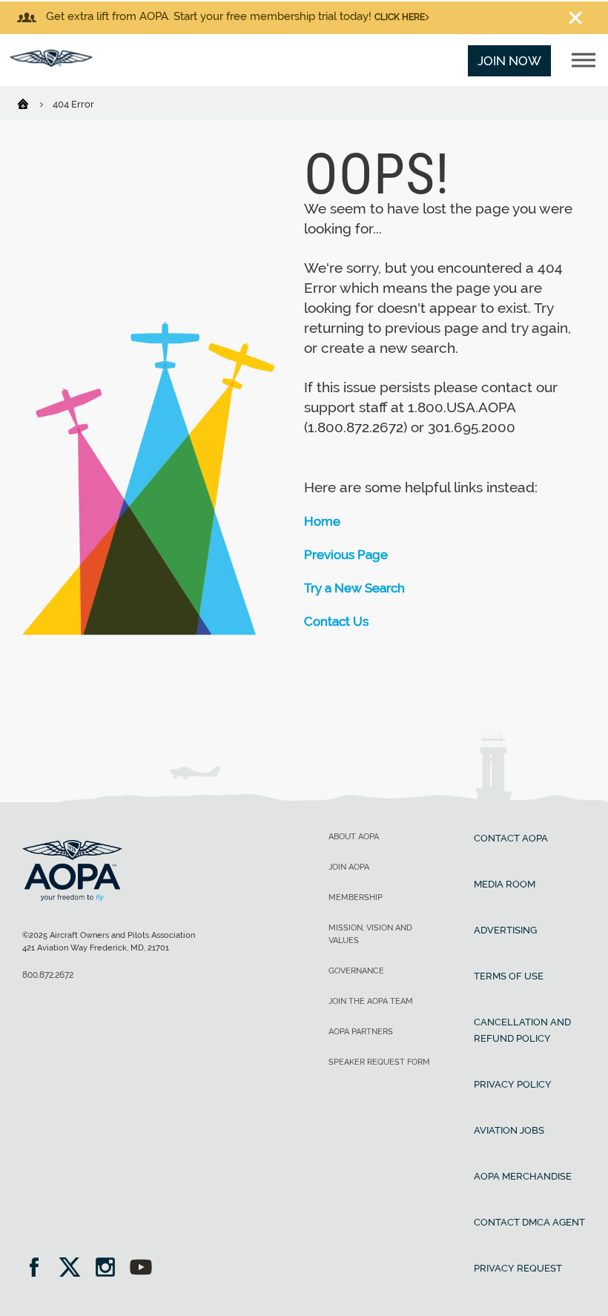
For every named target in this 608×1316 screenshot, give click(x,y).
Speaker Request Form (379, 1062)
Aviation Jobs (509, 1130)
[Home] (32, 103)
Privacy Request (518, 1268)
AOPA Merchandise (523, 1176)
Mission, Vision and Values (370, 934)
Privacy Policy (513, 1084)
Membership (355, 897)
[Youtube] (141, 1269)
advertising (505, 930)
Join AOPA (348, 867)
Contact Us (336, 621)
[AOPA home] (51, 62)
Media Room (504, 884)
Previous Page (346, 554)
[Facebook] (39, 1269)
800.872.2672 (47, 975)
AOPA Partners (360, 1031)
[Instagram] (110, 1269)
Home (322, 521)
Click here (399, 17)
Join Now (509, 60)
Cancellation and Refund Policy (522, 1030)
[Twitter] (74, 1269)
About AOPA (353, 836)
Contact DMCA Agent (529, 1222)
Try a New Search (354, 588)
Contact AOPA (511, 838)
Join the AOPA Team (370, 1001)
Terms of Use (508, 976)
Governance (356, 971)
